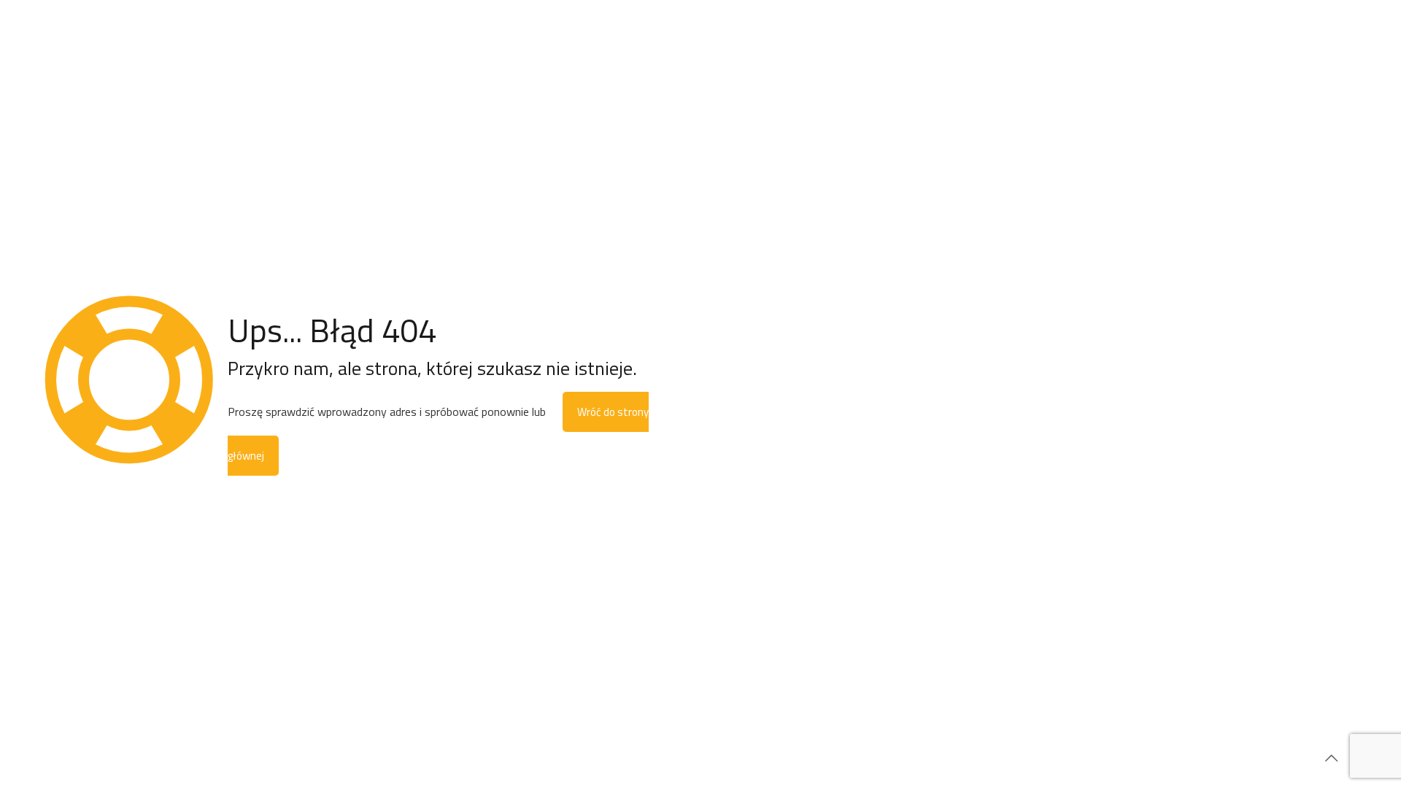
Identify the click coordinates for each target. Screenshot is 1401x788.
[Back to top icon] (1331, 758)
